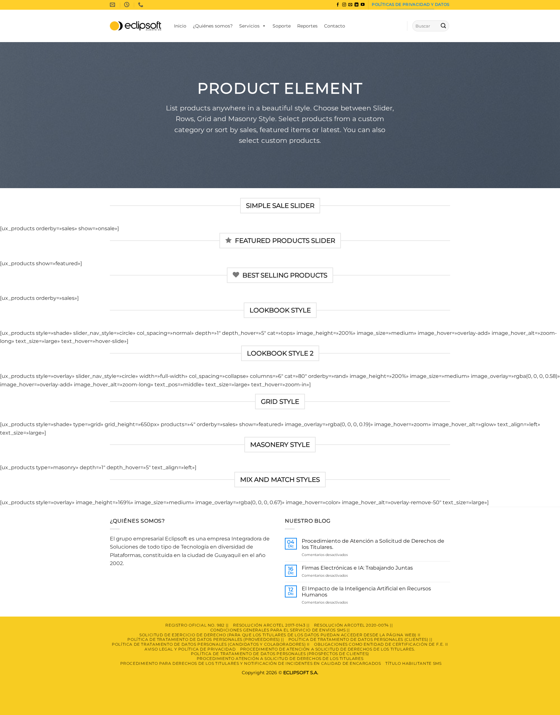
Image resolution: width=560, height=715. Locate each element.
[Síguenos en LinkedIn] (356, 5)
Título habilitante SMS (413, 663)
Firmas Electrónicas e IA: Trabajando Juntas (357, 568)
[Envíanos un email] (350, 5)
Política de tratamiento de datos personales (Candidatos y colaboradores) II (211, 644)
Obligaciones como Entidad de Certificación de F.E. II (381, 644)
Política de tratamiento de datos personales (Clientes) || (360, 639)
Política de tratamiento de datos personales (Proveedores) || (205, 639)
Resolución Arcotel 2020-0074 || (353, 625)
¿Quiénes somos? (213, 26)
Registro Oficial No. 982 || (197, 625)
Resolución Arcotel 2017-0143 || (271, 625)
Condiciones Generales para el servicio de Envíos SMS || (280, 630)
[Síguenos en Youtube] (363, 5)
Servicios (249, 26)
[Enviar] (443, 25)
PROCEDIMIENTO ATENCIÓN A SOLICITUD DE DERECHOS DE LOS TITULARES (280, 658)
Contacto (334, 26)
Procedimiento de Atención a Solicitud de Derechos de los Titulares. (373, 544)
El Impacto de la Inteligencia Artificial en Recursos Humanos (366, 591)
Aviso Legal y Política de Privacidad (190, 649)
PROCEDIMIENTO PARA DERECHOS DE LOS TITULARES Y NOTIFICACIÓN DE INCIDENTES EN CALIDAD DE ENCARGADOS (250, 663)
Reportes (307, 26)
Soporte (282, 26)
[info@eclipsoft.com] (113, 4)
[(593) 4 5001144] (141, 4)
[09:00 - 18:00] (127, 4)
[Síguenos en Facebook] (338, 5)
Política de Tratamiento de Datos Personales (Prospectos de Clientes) (280, 653)
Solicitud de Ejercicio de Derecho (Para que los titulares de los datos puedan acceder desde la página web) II (280, 634)
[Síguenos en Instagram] (344, 5)
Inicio (180, 26)
